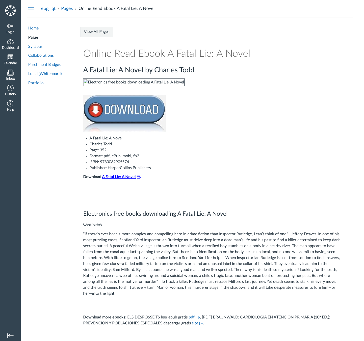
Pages (33, 37)
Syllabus (35, 47)
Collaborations (41, 55)
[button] (10, 91)
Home (33, 28)
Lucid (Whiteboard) (45, 74)
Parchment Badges (44, 65)
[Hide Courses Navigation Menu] (31, 9)
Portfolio (36, 83)
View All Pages (96, 32)
